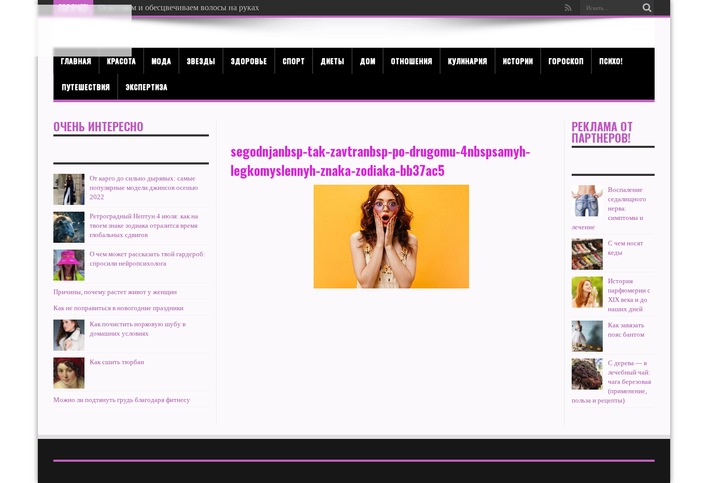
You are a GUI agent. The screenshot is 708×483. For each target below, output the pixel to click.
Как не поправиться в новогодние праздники (118, 308)
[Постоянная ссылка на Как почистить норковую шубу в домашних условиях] (68, 335)
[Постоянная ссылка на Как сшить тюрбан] (68, 373)
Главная (76, 60)
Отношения (411, 60)
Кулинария (467, 60)
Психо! (610, 60)
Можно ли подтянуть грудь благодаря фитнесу (121, 400)
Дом (367, 60)
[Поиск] (647, 8)
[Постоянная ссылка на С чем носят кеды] (587, 254)
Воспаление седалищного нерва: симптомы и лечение (609, 208)
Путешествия (86, 86)
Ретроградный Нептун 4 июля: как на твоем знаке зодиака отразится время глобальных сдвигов (144, 225)
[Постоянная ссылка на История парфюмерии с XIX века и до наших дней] (587, 292)
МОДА (161, 60)
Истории (518, 60)
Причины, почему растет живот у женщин (115, 292)
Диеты (332, 60)
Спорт (293, 60)
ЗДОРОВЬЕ (249, 60)
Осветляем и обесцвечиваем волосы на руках (178, 7)
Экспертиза (146, 86)
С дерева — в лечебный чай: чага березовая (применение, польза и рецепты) (611, 381)
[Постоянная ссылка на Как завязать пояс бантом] (587, 336)
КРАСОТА (121, 60)
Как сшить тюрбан (117, 362)
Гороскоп (566, 60)
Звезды (201, 60)
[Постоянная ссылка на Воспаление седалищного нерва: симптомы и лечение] (587, 200)
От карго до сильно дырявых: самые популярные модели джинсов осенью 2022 (144, 187)
